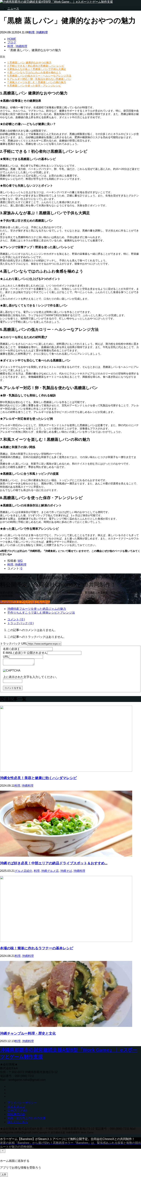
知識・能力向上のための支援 (26, 1118)
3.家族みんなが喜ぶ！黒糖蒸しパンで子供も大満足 (36, 69)
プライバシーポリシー (22, 1102)
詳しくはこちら (17, 1121)
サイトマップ (16, 1106)
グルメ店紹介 (23, 870)
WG (20, 560)
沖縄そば (66, 870)
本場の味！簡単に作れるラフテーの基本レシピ (36, 948)
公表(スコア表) (17, 1110)
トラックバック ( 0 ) (20, 623)
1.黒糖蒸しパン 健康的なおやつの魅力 (29, 62)
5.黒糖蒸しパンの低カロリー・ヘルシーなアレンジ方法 (39, 75)
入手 (3, 1174)
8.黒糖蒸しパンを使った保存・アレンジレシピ (34, 85)
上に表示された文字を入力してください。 (31, 676)
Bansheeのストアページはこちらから (25, 602)
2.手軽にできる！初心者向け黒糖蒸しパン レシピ (35, 65)
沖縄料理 (42, 32)
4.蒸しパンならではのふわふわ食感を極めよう (34, 72)
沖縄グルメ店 (50, 870)
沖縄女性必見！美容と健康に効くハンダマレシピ (38, 778)
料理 (32, 32)
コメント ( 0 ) (16, 619)
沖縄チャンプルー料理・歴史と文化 (28, 1033)
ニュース (13, 8)
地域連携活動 (16, 1114)
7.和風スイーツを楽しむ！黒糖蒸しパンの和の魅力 (36, 82)
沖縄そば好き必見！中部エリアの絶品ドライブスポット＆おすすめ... (53, 863)
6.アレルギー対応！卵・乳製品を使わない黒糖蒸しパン (39, 79)
